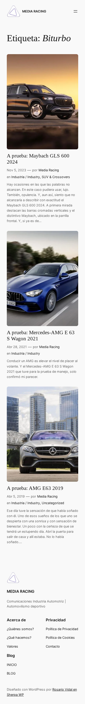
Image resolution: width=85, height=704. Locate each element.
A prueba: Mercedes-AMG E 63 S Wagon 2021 (41, 335)
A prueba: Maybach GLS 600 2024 (38, 159)
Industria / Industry (25, 177)
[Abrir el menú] (75, 11)
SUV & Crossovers (56, 177)
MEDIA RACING (34, 11)
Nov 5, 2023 (16, 170)
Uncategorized (53, 503)
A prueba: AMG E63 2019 (35, 488)
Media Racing (49, 170)
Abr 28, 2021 (17, 347)
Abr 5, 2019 (16, 496)
